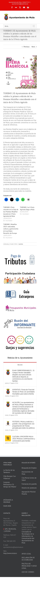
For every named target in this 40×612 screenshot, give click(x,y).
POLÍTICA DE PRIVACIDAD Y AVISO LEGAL (29, 566)
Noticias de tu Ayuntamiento (20, 358)
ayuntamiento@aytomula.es (20, 4)
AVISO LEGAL (26, 554)
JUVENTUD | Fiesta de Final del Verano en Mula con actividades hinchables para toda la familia (23, 392)
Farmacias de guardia (29, 484)
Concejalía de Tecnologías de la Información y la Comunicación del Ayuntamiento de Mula (28, 537)
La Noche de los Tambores (9, 471)
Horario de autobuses (29, 488)
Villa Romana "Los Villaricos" (9, 477)
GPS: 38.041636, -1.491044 (9, 530)
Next (33, 47)
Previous (26, 47)
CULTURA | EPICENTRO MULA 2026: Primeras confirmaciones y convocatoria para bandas (23, 438)
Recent (20, 365)
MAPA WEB (7, 506)
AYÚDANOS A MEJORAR (8, 501)
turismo (21, 244)
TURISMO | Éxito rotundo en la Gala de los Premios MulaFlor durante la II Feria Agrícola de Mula (10, 211)
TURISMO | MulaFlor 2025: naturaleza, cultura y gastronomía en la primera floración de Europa (10, 228)
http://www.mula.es (10, 553)
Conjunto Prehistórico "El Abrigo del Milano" (9, 484)
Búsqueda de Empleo (29, 468)
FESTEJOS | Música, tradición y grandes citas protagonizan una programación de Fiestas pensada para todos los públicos (23, 425)
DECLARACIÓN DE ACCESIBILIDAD (28, 559)
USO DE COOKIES (28, 572)
